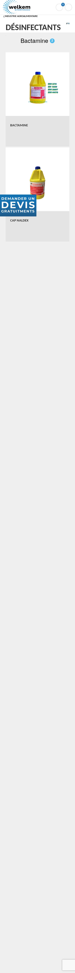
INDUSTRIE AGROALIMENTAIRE (21, 16)
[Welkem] (37, 7)
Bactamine (37, 40)
